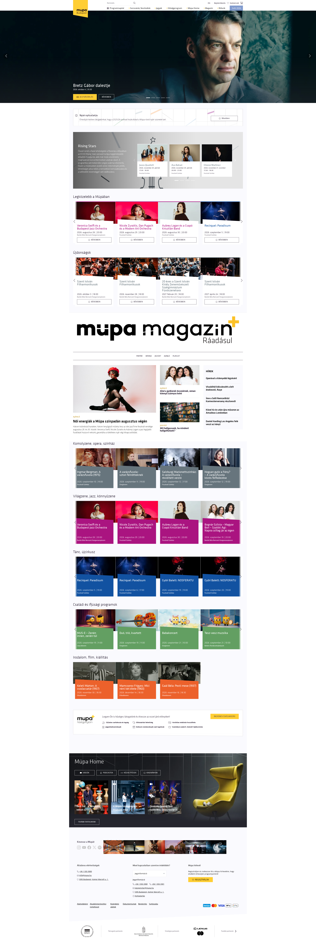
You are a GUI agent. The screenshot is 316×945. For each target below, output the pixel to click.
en (209, 3)
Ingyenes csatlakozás (224, 716)
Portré (139, 356)
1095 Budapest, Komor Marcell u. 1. (93, 879)
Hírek (209, 371)
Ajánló (167, 356)
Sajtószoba (153, 904)
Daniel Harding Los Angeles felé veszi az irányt (222, 423)
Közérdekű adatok (114, 905)
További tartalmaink (87, 822)
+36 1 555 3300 (141, 884)
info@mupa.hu (85, 875)
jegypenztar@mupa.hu (144, 888)
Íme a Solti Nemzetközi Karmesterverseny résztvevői (221, 400)
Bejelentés (142, 904)
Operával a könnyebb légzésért (221, 378)
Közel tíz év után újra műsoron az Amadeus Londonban (222, 411)
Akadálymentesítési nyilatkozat (98, 905)
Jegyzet (158, 356)
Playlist (176, 356)
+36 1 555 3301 (158, 884)
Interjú (149, 356)
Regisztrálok (202, 879)
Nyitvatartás (140, 896)
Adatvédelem (82, 904)
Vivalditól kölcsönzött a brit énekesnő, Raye (220, 388)
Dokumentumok (129, 904)
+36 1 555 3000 (85, 871)
